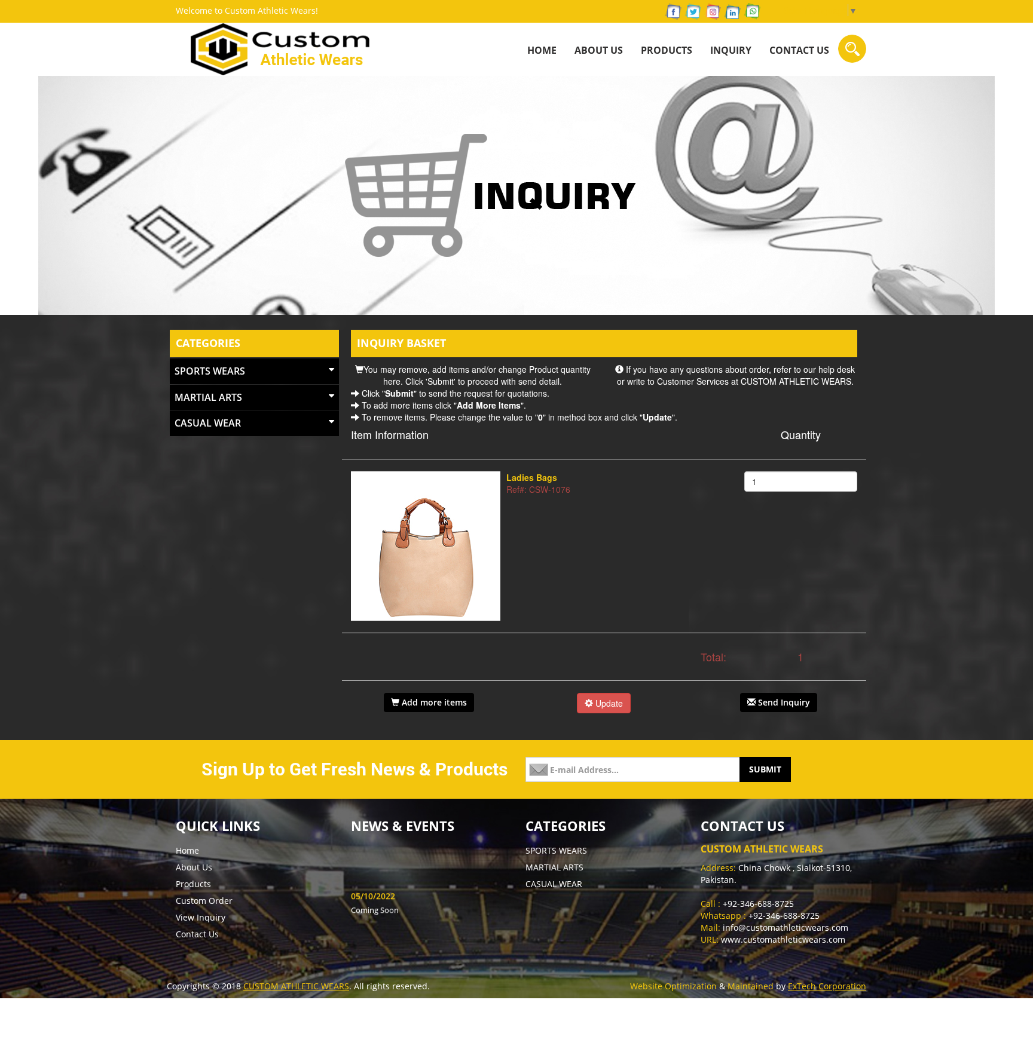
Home (187, 850)
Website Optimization (673, 986)
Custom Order (204, 900)
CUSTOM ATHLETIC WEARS (296, 986)
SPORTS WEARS (210, 371)
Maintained (751, 986)
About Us (598, 50)
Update (608, 703)
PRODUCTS (666, 50)
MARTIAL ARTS (208, 397)
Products (193, 884)
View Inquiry (200, 917)
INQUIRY (730, 50)
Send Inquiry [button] (783, 702)
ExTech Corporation (827, 986)
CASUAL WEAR (208, 423)
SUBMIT (765, 769)
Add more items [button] (433, 702)
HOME (542, 50)
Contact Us (799, 50)
